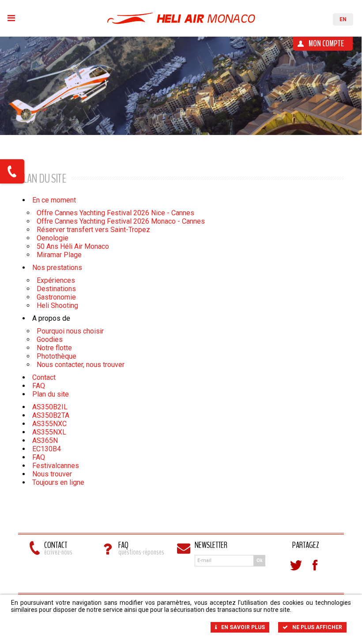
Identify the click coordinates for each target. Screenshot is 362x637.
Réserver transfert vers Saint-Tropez (93, 229)
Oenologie (52, 238)
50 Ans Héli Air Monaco (73, 246)
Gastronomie (56, 297)
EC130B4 (46, 449)
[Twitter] (296, 565)
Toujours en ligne (58, 482)
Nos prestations (57, 267)
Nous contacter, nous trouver (80, 364)
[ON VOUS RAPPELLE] (12, 171)
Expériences (56, 280)
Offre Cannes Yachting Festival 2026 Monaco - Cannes (121, 221)
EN (343, 19)
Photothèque (56, 356)
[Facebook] (315, 565)
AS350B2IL (50, 407)
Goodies (50, 339)
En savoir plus (243, 627)
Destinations (56, 289)
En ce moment (54, 200)
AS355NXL (49, 432)
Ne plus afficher (317, 627)
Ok (259, 560)
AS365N (45, 440)
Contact (44, 377)
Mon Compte (326, 43)
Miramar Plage (59, 255)
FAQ (38, 386)
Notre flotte (54, 348)
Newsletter (211, 546)
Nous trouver (52, 474)
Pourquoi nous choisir (70, 331)
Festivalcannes (55, 465)
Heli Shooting (57, 305)
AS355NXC (49, 424)
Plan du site (50, 394)
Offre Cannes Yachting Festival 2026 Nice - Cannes (115, 213)
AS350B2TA (50, 415)
